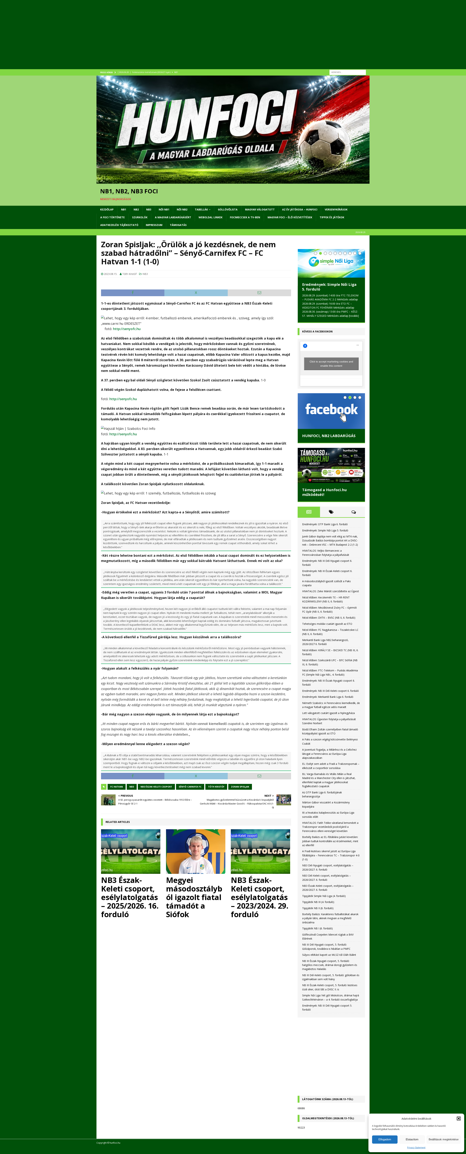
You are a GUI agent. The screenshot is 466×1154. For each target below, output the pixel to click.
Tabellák (201, 209)
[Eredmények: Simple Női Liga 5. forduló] (331, 263)
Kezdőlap (107, 209)
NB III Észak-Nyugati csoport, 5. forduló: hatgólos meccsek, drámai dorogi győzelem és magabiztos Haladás (329, 964)
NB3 (148, 209)
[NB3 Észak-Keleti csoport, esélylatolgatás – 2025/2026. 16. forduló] (131, 851)
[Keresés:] (347, 72)
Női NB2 (182, 209)
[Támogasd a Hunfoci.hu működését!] (331, 464)
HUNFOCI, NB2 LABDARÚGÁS (329, 435)
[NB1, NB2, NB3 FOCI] (233, 181)
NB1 (123, 209)
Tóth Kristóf (129, 274)
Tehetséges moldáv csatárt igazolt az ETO (327, 623)
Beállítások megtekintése (444, 1139)
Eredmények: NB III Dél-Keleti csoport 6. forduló (330, 690)
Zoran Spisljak (240, 786)
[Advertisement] (205, 39)
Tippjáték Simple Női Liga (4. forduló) (324, 895)
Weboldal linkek (210, 217)
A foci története (112, 217)
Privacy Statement (416, 1147)
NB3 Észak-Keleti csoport (156, 786)
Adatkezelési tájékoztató (119, 225)
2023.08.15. (110, 274)
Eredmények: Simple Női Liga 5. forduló (329, 287)
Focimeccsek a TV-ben (245, 217)
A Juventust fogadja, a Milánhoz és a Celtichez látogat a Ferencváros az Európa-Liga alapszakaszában (329, 753)
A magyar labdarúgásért (173, 217)
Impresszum (154, 225)
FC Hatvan (116, 786)
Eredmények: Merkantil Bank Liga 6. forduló (327, 696)
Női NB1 (164, 209)
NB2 (136, 209)
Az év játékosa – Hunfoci (299, 209)
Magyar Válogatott (260, 209)
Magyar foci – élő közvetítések (290, 217)
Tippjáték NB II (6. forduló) (317, 907)
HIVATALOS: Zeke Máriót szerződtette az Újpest (330, 590)
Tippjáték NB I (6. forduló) (317, 928)
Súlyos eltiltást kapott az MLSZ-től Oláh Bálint (329, 954)
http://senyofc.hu (127, 329)
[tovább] (354, 315)
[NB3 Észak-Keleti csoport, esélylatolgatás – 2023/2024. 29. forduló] (261, 851)
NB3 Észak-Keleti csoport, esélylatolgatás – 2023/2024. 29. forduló (259, 897)
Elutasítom (412, 1139)
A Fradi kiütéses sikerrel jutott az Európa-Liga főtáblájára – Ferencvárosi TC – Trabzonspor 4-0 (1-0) (331, 855)
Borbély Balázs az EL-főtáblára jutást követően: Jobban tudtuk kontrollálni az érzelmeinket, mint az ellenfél (330, 840)
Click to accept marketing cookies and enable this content (331, 362)
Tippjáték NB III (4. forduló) (318, 901)
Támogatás (178, 225)
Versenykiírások (336, 209)
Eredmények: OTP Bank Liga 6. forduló (325, 523)
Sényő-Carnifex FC (190, 786)
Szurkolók (139, 217)
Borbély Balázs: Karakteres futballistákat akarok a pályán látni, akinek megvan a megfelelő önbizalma (330, 918)
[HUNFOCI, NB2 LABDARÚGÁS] (331, 410)
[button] (459, 1118)
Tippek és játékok (332, 217)
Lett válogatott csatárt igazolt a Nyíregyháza (328, 712)
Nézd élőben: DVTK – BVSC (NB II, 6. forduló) (328, 617)
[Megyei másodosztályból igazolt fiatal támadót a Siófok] (196, 851)
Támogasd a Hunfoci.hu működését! (324, 491)
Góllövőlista (228, 209)
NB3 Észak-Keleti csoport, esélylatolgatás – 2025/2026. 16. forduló (129, 897)
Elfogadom (384, 1139)
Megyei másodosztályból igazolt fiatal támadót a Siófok (194, 897)
